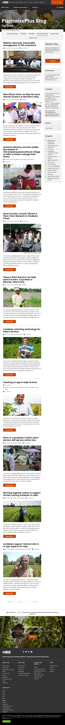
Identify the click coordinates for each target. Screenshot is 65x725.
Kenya (3, 698)
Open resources (37, 673)
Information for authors (39, 669)
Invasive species (52, 164)
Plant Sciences (51, 162)
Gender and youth (52, 170)
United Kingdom (6, 708)
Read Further (9, 86)
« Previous (10, 601)
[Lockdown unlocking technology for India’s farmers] (22, 347)
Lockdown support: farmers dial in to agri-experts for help (21, 545)
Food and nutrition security (52, 157)
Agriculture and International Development (51, 142)
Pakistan (4, 702)
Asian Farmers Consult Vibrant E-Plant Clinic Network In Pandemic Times (20, 216)
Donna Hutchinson (49, 102)
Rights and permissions (39, 675)
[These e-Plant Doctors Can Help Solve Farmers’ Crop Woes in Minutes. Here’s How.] (22, 297)
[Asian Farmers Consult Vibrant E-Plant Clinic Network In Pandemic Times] (22, 238)
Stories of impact (6, 673)
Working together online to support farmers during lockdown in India (22, 494)
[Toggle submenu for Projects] (38, 7)
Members (36, 2)
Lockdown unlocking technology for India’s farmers (21, 330)
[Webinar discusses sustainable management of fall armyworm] (22, 61)
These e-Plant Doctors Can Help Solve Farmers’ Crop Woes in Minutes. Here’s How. (19, 279)
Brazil (3, 691)
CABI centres (41, 2)
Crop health (51, 149)
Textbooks (36, 678)
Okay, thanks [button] (6, 721)
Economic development (54, 166)
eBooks (35, 667)
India (3, 696)
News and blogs (19, 2)
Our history (20, 669)
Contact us (30, 2)
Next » (35, 601)
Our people (5, 682)
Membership (21, 671)
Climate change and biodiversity (53, 146)
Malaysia (4, 700)
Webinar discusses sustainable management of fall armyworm (19, 44)
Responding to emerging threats (7, 670)
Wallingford (5, 712)
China (3, 692)
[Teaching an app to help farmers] (22, 405)
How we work (5, 667)
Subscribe (52, 61)
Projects (4, 675)
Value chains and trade (53, 176)
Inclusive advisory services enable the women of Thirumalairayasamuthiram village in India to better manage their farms (21, 152)
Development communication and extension (53, 152)
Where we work (5, 665)
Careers (25, 2)
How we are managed (23, 675)
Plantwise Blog (8, 717)
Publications (5, 677)
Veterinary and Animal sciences (53, 179)
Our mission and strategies (24, 673)
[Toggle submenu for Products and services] (27, 7)
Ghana (3, 694)
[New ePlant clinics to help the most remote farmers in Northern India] (22, 112)
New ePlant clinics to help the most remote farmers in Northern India (21, 95)
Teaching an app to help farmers (20, 382)
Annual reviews (21, 665)
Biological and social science (7, 680)
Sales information (38, 676)
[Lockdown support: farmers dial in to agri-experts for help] (22, 564)
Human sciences (52, 172)
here (11, 718)
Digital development (53, 160)
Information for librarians (40, 671)
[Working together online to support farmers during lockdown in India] (22, 511)
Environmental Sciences (54, 168)
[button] (23, 652)
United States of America (7, 710)
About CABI (12, 2)
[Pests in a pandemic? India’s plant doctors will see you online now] (22, 458)
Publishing (50, 174)
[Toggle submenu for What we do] (9, 7)
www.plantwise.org (50, 79)
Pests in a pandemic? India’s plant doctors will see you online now (20, 438)
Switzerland (5, 704)
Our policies (21, 667)
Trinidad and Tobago (7, 706)
